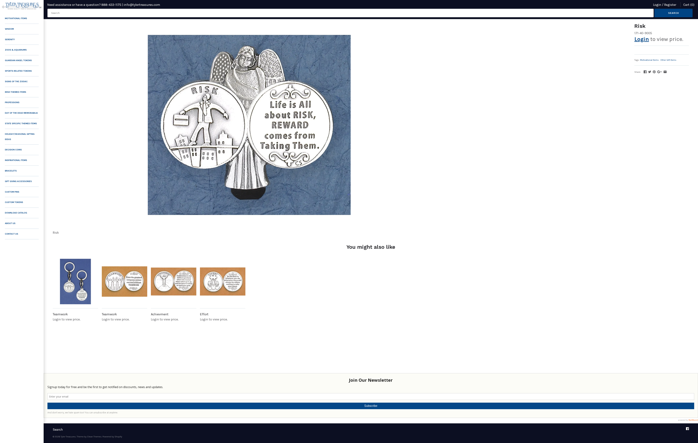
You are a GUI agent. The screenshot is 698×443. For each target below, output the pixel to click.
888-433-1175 (111, 5)
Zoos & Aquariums (16, 50)
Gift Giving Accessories (18, 181)
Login (657, 5)
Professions (12, 102)
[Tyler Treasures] (22, 6)
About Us (10, 223)
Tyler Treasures (68, 436)
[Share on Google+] (659, 72)
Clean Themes (94, 436)
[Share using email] (665, 72)
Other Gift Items (668, 60)
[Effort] (222, 281)
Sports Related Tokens (18, 71)
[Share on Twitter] (649, 72)
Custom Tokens (14, 202)
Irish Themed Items (15, 92)
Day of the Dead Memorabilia (21, 113)
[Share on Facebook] (645, 72)
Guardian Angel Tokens (18, 60)
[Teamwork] (75, 281)
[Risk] (249, 124)
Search (58, 430)
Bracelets (11, 170)
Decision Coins (13, 149)
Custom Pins (12, 192)
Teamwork (60, 314)
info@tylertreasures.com (142, 5)
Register (670, 5)
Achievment (160, 314)
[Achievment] (173, 281)
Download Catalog (16, 212)
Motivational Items (16, 18)
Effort (204, 314)
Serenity (10, 39)
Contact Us (11, 234)
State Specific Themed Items (21, 123)
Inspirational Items (16, 160)
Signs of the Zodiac (16, 81)
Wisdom (9, 29)
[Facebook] (687, 430)
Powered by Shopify (112, 436)
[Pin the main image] (654, 72)
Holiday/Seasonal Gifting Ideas (20, 137)
